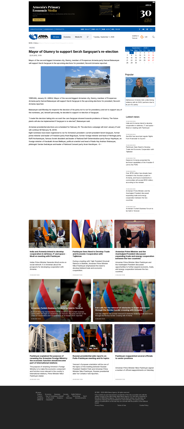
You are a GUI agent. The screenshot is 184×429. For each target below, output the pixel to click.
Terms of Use (121, 405)
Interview (69, 398)
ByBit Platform (76, 394)
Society (65, 394)
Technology (76, 396)
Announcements (80, 398)
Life (68, 396)
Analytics (60, 398)
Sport (85, 396)
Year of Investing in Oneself (55, 396)
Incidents (40, 398)
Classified (49, 400)
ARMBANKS (48, 29)
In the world (50, 398)
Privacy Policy (99, 405)
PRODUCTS (59, 29)
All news (56, 37)
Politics (32, 47)
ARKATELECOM (36, 29)
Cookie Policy (144, 405)
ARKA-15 (40, 400)
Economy (67, 37)
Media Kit (78, 37)
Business (57, 394)
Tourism (39, 396)
